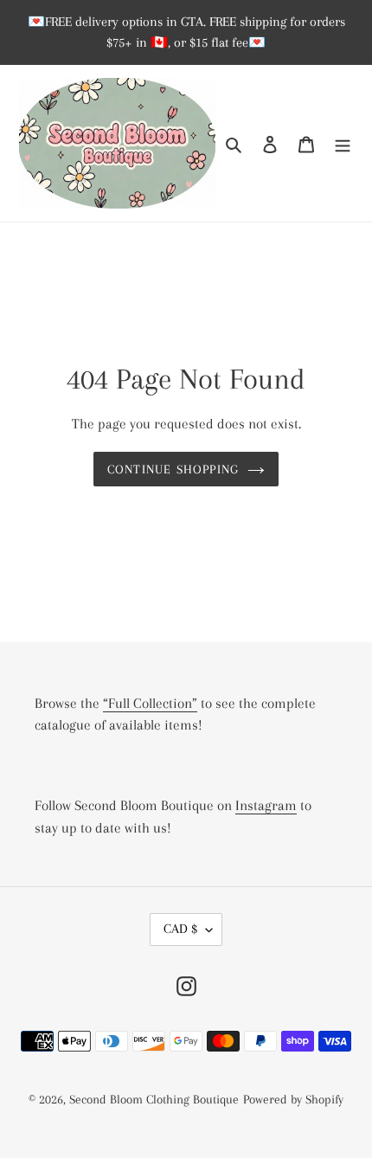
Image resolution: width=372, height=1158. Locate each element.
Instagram (266, 805)
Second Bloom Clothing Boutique (154, 1099)
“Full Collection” (150, 703)
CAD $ (180, 928)
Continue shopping (173, 469)
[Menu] (342, 143)
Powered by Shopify (293, 1099)
